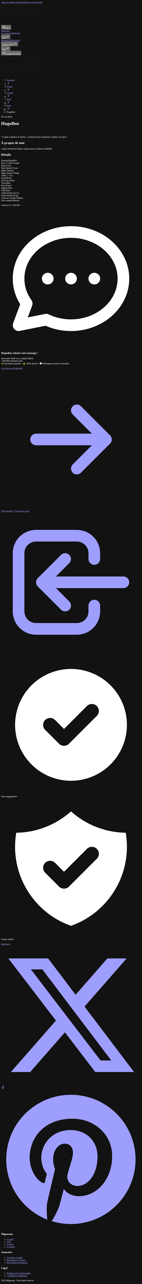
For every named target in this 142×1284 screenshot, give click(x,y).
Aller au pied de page (33, 2)
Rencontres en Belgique (17, 1262)
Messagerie (6, 40)
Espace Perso (8, 45)
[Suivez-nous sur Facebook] (2, 1088)
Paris (9, 99)
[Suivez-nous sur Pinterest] (71, 1228)
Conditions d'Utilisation (17, 1276)
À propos (11, 1247)
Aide (4, 38)
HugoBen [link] (11, 112)
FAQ (9, 1242)
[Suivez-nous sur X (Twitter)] (71, 1084)
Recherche (15, 40)
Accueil (10, 1239)
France (10, 86)
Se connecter (6, 33)
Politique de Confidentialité (19, 1273)
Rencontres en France (16, 1260)
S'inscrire (16, 33)
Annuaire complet (14, 1257)
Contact (10, 1244)
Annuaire (11, 80)
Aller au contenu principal (12, 2)
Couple (10, 93)
